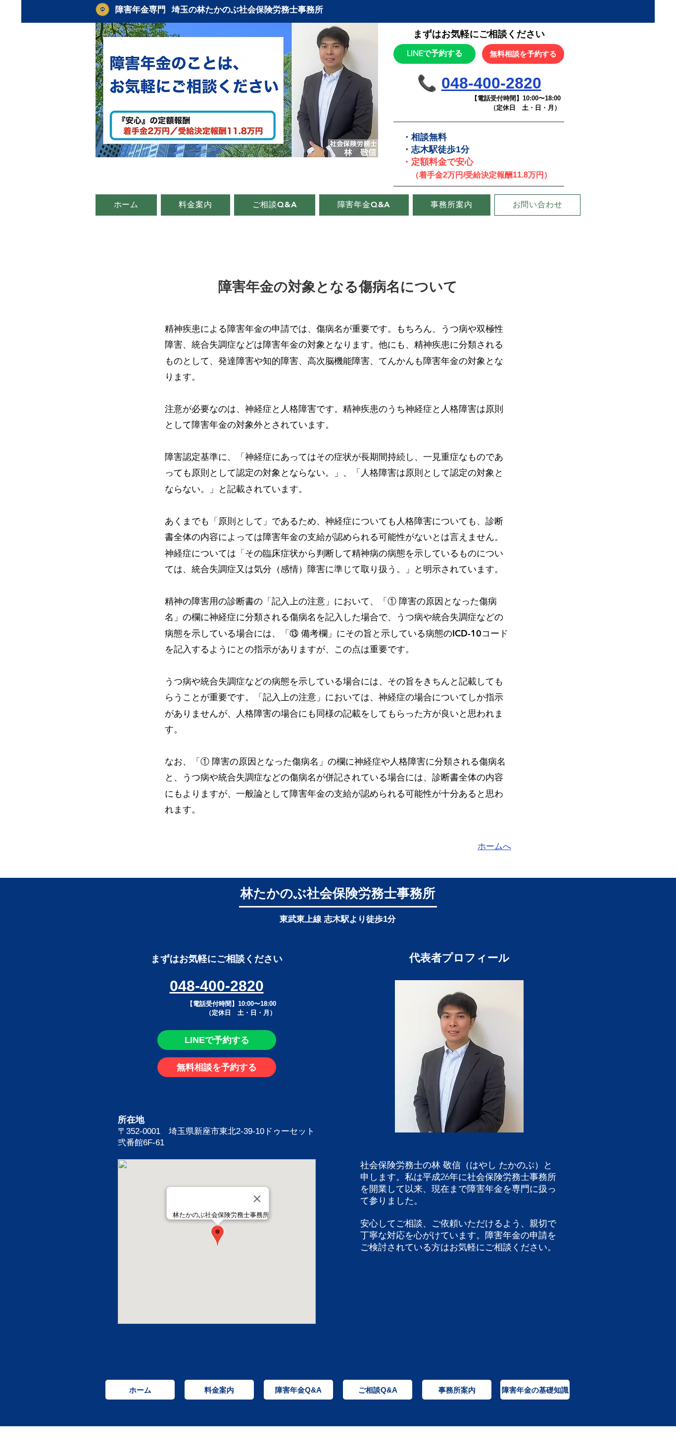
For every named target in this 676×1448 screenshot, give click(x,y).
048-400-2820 (491, 83)
